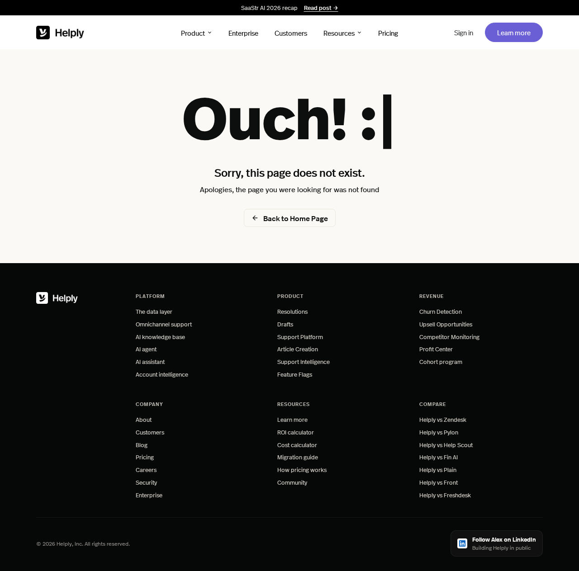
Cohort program (440, 361)
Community (292, 482)
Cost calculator (297, 444)
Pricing (388, 32)
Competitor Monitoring (449, 336)
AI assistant (150, 361)
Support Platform (300, 336)
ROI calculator (295, 432)
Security (146, 482)
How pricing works (302, 469)
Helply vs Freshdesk (445, 495)
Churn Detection (440, 311)
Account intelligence (162, 374)
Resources (339, 32)
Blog (141, 444)
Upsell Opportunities (445, 324)
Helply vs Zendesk (442, 419)
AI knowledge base (160, 336)
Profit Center (436, 348)
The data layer (154, 311)
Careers (146, 469)
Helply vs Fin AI (438, 457)
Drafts (285, 324)
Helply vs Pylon (438, 432)
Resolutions (292, 311)
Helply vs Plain (437, 469)
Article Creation (297, 348)
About (144, 419)
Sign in (463, 32)
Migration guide (297, 457)
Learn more (520, 32)
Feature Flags (294, 374)
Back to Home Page (295, 218)
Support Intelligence (303, 361)
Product (193, 32)
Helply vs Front (438, 482)
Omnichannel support (164, 324)
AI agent (146, 348)
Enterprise (243, 32)
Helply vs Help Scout (446, 444)
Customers (291, 32)
